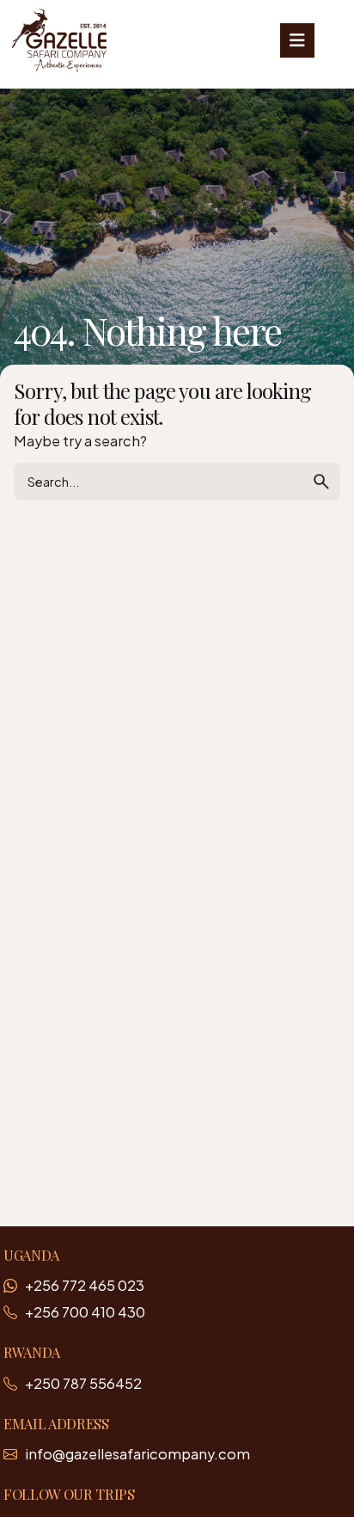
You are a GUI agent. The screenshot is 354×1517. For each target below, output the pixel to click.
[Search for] (177, 482)
